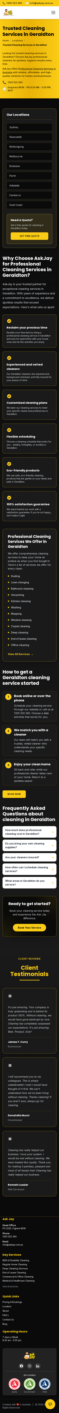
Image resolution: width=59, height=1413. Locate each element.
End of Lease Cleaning (14, 1272)
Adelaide (14, 185)
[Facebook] (21, 1366)
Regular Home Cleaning (15, 1264)
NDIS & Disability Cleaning (16, 1260)
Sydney (13, 127)
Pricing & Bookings (12, 1302)
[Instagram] (29, 1366)
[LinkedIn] (38, 1366)
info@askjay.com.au (39, 3)
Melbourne (15, 156)
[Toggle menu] (53, 12)
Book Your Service (29, 927)
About (6, 1310)
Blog (5, 1324)
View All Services (21, 654)
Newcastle (15, 136)
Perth (12, 175)
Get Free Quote (29, 236)
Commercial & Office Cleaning (18, 1276)
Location (7, 1306)
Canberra (15, 195)
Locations (17, 40)
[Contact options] (50, 1404)
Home (6, 40)
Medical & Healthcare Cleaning (18, 1280)
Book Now (14, 794)
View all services (10, 1286)
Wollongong (16, 146)
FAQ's (6, 1315)
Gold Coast (15, 204)
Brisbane (14, 166)
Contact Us (8, 1319)
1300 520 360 (12, 3)
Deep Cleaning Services (15, 1268)
